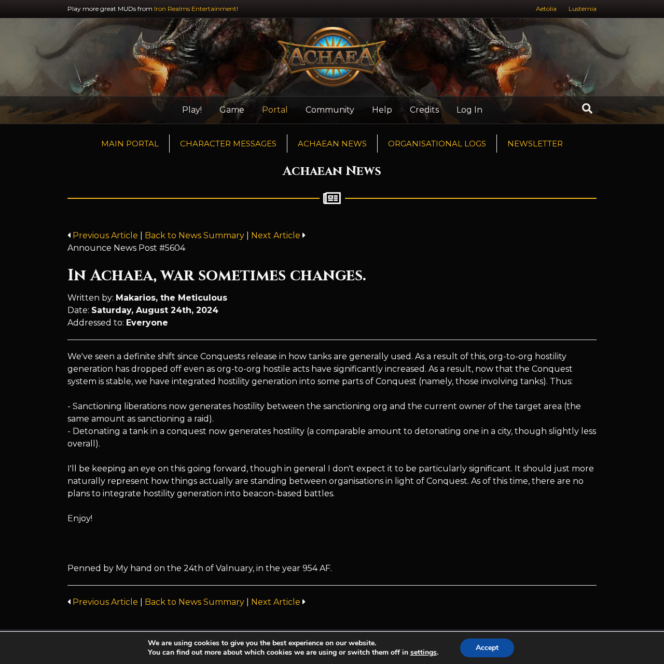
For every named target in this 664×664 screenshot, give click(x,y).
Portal (275, 110)
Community (330, 110)
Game (231, 110)
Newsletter (535, 143)
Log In (469, 110)
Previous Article (105, 235)
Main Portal (130, 143)
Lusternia (583, 8)
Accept (487, 648)
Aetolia (546, 8)
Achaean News (332, 143)
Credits (424, 110)
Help (382, 110)
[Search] (587, 108)
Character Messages (228, 143)
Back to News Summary (194, 235)
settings (423, 652)
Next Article (276, 235)
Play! (192, 110)
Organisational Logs (437, 143)
